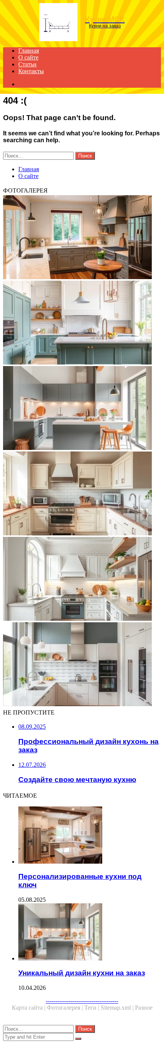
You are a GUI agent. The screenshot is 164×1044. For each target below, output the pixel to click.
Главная (28, 50)
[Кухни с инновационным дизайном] (82, 665)
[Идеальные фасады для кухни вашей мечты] (82, 323)
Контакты (31, 71)
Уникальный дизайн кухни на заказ (81, 973)
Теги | (92, 1007)
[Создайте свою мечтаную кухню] (82, 238)
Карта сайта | (29, 1007)
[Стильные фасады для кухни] (82, 579)
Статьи (27, 64)
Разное (144, 1007)
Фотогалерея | (65, 1007)
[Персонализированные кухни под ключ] (89, 835)
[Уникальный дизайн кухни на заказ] (82, 408)
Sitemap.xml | (118, 1007)
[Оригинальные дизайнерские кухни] (82, 494)
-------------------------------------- (82, 1000)
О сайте (28, 57)
